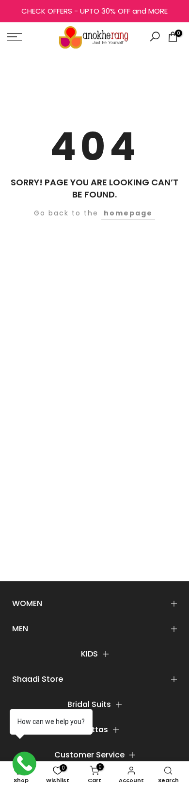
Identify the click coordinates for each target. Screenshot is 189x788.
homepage (128, 213)
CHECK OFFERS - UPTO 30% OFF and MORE (94, 11)
